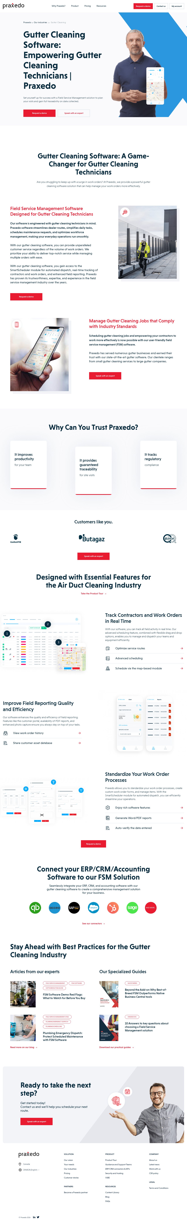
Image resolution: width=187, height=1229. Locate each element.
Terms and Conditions (158, 1188)
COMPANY (154, 1154)
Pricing (87, 6)
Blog (107, 1197)
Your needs (69, 1164)
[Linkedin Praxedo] (34, 1217)
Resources (101, 6)
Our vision (68, 1160)
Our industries (40, 22)
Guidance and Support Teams (118, 1164)
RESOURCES (110, 1186)
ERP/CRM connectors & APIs (117, 1169)
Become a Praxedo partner (76, 1192)
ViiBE (107, 1177)
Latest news (154, 1164)
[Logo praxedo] (41, 1155)
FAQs (107, 1201)
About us (153, 1160)
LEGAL (152, 1182)
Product (75, 6)
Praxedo (27, 22)
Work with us (154, 1169)
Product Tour (111, 1160)
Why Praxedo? (58, 6)
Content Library (112, 1192)
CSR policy (153, 1173)
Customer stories (71, 1177)
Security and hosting (114, 1173)
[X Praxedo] (38, 1217)
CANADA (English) (30, 1170)
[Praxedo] (13, 6)
